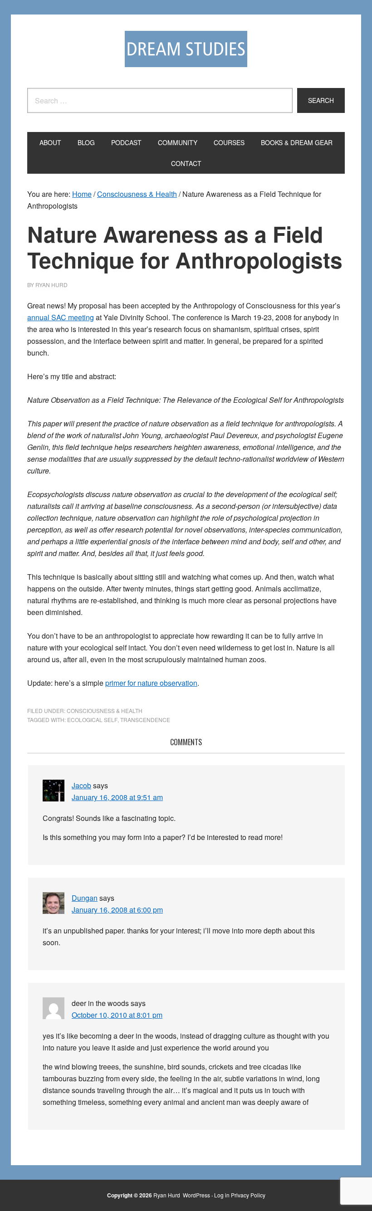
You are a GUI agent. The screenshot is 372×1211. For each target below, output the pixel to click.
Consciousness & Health (104, 710)
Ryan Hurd (167, 1195)
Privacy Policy (248, 1195)
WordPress (196, 1195)
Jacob (81, 785)
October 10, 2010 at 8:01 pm (117, 1015)
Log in (222, 1195)
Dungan (85, 898)
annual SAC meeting (60, 317)
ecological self (92, 719)
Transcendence (145, 719)
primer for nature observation (151, 683)
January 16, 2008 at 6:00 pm (117, 909)
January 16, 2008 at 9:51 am (117, 797)
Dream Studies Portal (186, 49)
